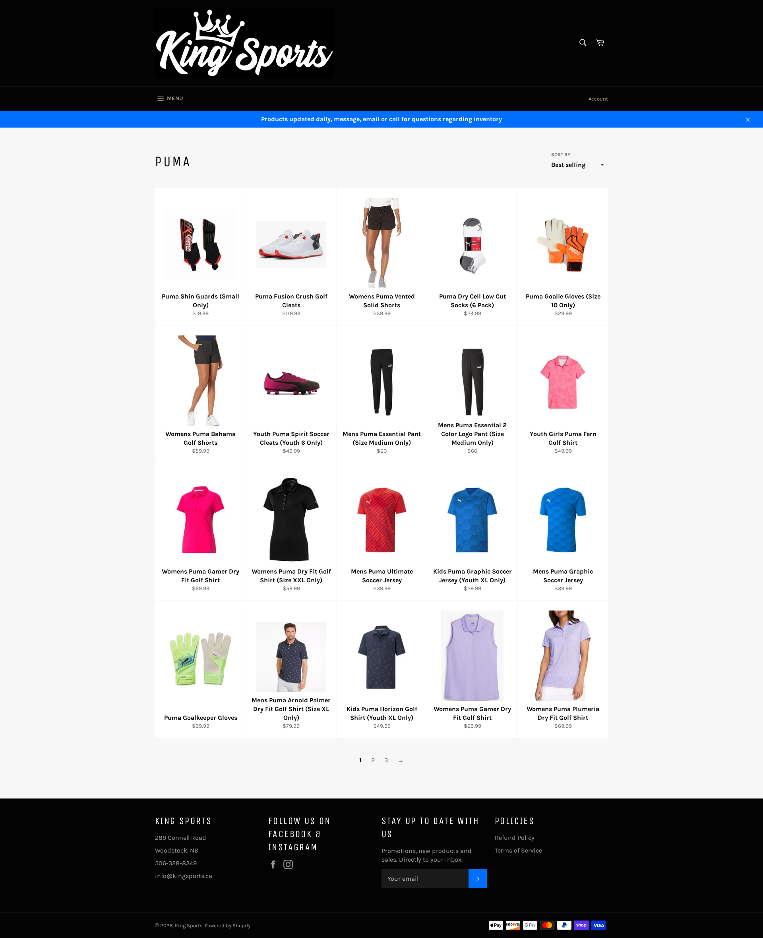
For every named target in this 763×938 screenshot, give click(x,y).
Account (598, 99)
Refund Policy (514, 837)
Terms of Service (518, 850)
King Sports (189, 925)
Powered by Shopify (227, 925)
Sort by (560, 154)
